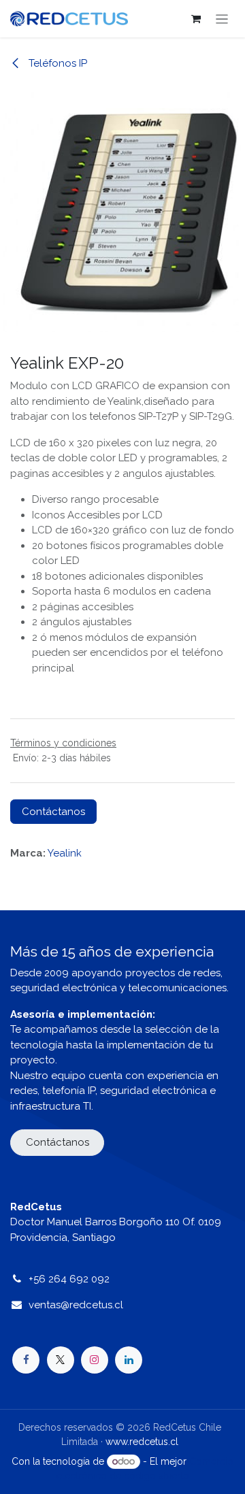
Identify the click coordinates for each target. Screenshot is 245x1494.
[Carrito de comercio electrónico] (196, 19)
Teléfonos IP (56, 63)
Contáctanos (53, 812)
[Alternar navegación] (222, 18)
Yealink (65, 853)
